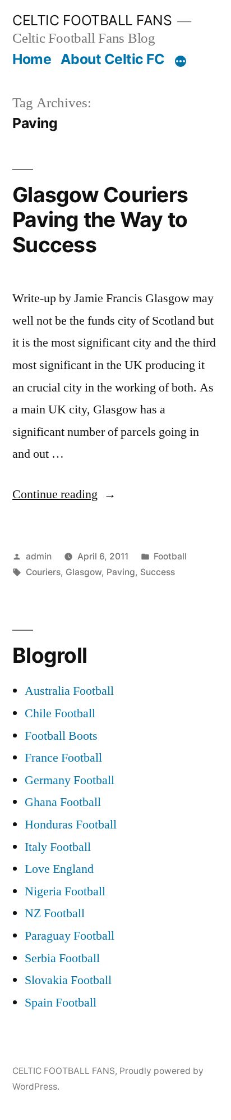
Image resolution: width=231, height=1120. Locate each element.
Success (157, 572)
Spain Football (60, 1002)
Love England (59, 869)
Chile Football (60, 713)
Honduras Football (71, 824)
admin (39, 556)
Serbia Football (62, 958)
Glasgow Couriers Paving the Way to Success (100, 219)
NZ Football (55, 913)
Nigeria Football (65, 891)
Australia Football (69, 691)
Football (170, 556)
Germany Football (69, 780)
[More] (180, 61)
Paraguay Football (69, 936)
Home (31, 59)
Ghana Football (63, 802)
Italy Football (58, 847)
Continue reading (64, 494)
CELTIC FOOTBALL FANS (92, 20)
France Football (63, 758)
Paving (121, 572)
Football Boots (61, 736)
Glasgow (83, 572)
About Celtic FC (113, 59)
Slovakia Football (68, 980)
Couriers (43, 572)
